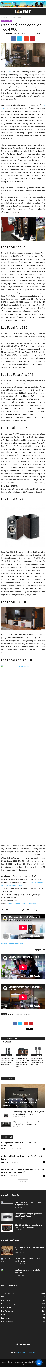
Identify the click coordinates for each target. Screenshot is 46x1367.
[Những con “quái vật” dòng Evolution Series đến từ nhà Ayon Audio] (6, 1124)
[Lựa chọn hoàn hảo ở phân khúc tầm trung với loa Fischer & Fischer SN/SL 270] (8, 1051)
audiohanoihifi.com (28, 904)
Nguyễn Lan (8, 33)
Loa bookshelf (6, 1307)
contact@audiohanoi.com (26, 1352)
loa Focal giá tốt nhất (14, 885)
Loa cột (10, 1014)
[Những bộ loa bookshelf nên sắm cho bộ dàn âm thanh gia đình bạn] (7, 1262)
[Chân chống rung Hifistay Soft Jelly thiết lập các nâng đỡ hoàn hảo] (6, 1114)
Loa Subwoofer (7, 1321)
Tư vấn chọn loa (6, 21)
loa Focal (9, 72)
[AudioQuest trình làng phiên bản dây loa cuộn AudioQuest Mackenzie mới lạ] (23, 1096)
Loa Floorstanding (8, 1304)
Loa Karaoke (6, 1300)
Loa (2, 1297)
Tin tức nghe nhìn (7, 1293)
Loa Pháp (27, 1014)
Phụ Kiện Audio (7, 1311)
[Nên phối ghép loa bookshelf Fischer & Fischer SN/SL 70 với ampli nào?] (38, 1051)
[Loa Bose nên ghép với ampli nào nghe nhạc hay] (7, 1273)
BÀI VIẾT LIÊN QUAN (10, 1039)
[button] (42, 11)
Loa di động (5, 1318)
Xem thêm (22, 1181)
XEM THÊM (7, 1042)
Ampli (3, 1314)
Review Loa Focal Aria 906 (12, 943)
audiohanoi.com (14, 904)
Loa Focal (19, 1014)
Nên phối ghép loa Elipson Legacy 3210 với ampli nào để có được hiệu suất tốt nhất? (22, 1063)
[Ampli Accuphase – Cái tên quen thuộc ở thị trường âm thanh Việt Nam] (7, 1250)
